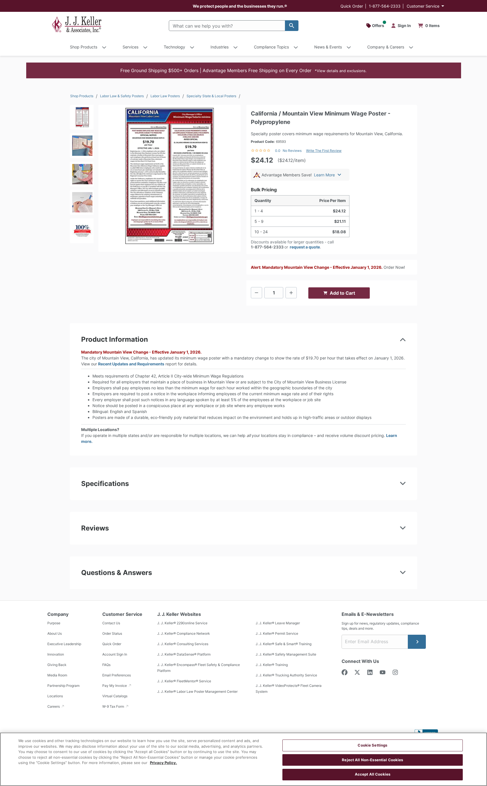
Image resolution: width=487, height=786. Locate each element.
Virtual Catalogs (114, 696)
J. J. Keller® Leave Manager (278, 623)
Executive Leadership (64, 644)
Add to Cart (342, 293)
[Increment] (291, 292)
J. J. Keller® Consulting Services (182, 644)
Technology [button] (174, 47)
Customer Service (423, 6)
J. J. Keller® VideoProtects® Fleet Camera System (289, 688)
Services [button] (130, 47)
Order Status (112, 633)
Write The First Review (324, 150)
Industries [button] (220, 47)
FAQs (106, 665)
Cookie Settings (372, 745)
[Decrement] (256, 292)
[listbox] (82, 176)
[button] (244, 70)
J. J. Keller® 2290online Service (182, 623)
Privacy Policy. (163, 762)
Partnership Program (63, 685)
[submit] (417, 642)
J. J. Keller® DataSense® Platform (184, 654)
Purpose (53, 623)
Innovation (55, 654)
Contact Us (111, 623)
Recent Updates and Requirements (131, 363)
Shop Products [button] (83, 47)
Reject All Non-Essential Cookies (372, 760)
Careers (54, 706)
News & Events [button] (328, 47)
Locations (55, 696)
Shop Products (81, 96)
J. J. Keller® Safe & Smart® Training (283, 644)
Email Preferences (116, 675)
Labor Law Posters (165, 96)
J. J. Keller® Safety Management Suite (286, 654)
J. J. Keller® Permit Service (277, 633)
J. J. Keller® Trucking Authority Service (286, 675)
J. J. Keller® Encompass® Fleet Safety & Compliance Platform (198, 668)
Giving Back (57, 665)
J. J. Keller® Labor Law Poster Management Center (197, 691)
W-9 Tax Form (113, 706)
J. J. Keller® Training (272, 665)
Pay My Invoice (115, 685)
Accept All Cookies (372, 774)
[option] (82, 119)
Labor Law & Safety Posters (122, 96)
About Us (54, 633)
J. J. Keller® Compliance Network (183, 633)
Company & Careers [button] (385, 47)
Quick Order (351, 6)
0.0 (277, 150)
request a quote (305, 247)
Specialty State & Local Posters (211, 96)
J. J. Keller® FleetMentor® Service (184, 681)
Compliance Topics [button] (271, 47)
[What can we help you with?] (291, 25)
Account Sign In (114, 654)
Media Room (57, 675)
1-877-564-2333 (384, 6)
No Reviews (292, 150)
